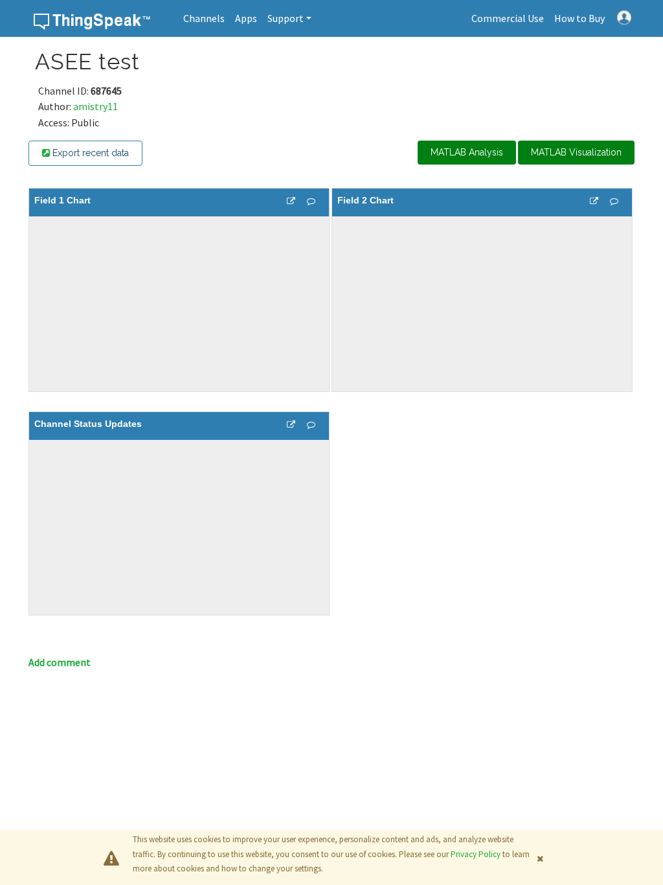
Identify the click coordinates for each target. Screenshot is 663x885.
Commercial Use (507, 18)
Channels (204, 18)
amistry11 (95, 106)
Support (285, 18)
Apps (246, 18)
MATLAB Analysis (467, 152)
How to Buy (579, 18)
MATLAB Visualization (576, 152)
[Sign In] (624, 16)
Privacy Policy (475, 854)
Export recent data (89, 153)
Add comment (59, 662)
